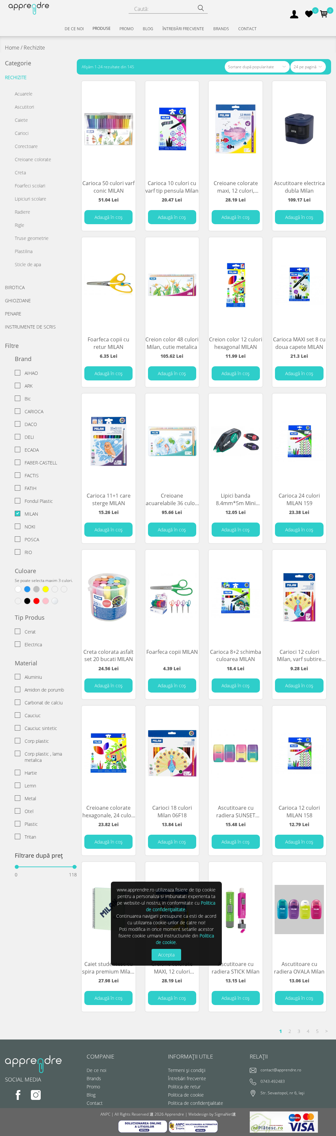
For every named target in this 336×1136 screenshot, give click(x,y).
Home (12, 47)
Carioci (22, 133)
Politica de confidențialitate (195, 1103)
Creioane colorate (33, 159)
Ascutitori (24, 107)
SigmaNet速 (225, 1114)
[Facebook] (14, 1099)
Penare (13, 314)
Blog (91, 1095)
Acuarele (23, 94)
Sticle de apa (28, 264)
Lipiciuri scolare (30, 199)
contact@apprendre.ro (281, 1070)
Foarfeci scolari (30, 185)
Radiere (22, 212)
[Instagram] (31, 1099)
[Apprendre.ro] (28, 8)
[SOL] (143, 1126)
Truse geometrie (32, 238)
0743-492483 (273, 1081)
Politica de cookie (186, 1095)
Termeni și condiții (186, 1070)
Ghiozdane (18, 300)
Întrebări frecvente (187, 1078)
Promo (93, 1086)
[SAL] (193, 1126)
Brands (94, 1078)
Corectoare (26, 146)
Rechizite (16, 77)
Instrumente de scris (30, 327)
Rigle (19, 225)
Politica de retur (184, 1086)
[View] (127, 95)
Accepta (166, 955)
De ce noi (96, 1070)
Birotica (15, 287)
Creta (20, 172)
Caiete (21, 120)
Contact (95, 1103)
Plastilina (23, 251)
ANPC (105, 1114)
